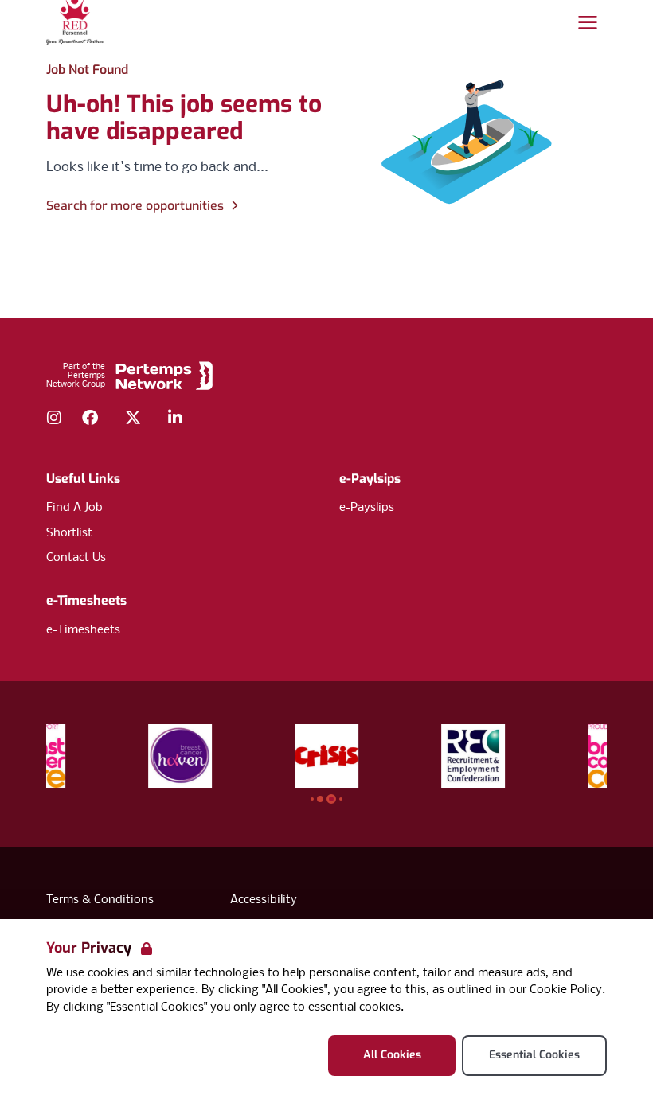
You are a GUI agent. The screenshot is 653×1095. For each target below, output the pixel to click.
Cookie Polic (563, 990)
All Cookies (392, 1054)
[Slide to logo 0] (312, 799)
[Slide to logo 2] (331, 799)
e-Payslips (366, 507)
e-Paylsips (370, 478)
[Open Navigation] (588, 22)
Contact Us (76, 557)
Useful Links (83, 478)
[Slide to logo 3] (340, 799)
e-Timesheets (86, 600)
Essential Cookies (534, 1054)
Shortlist (69, 533)
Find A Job (74, 507)
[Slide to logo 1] (320, 799)
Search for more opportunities (135, 205)
